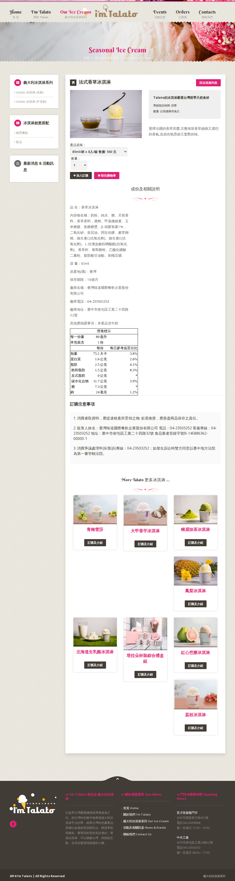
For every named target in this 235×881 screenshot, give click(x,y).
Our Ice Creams (75, 12)
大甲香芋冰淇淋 (145, 530)
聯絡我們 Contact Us (137, 834)
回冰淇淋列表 (208, 83)
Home (16, 12)
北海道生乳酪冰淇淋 (95, 651)
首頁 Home (131, 808)
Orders (183, 12)
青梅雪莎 (95, 529)
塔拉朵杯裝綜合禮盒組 (145, 658)
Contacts (207, 12)
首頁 (87, 58)
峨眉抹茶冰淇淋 (195, 529)
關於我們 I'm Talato (137, 814)
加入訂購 (82, 175)
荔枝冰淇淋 (195, 714)
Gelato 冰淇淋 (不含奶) (30, 101)
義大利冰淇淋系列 (107, 58)
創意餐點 (21, 133)
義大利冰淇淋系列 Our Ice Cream (146, 821)
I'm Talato (41, 12)
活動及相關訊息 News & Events (144, 827)
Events (160, 12)
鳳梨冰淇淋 (195, 590)
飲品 (18, 142)
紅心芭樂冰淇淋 (195, 652)
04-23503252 (98, 301)
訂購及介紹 (95, 542)
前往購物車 (108, 175)
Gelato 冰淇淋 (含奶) (29, 92)
